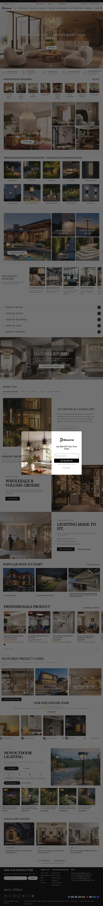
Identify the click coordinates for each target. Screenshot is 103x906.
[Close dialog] (80, 433)
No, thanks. (66, 467)
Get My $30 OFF (66, 461)
